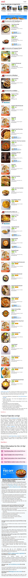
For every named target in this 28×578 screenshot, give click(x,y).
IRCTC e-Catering (11, 426)
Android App (10, 485)
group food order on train (14, 436)
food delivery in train (14, 418)
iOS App (4, 397)
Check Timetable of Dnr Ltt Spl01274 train (13, 454)
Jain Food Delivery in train (14, 564)
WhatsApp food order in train (15, 571)
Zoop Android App (22, 396)
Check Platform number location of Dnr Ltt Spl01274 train (15, 462)
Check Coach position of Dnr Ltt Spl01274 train (15, 458)
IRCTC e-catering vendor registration (16, 553)
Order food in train (5, 391)
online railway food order (14, 486)
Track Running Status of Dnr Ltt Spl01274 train (14, 451)
